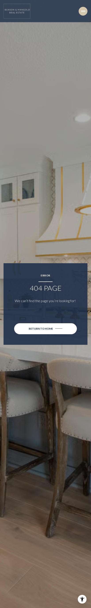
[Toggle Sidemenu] (83, 11)
